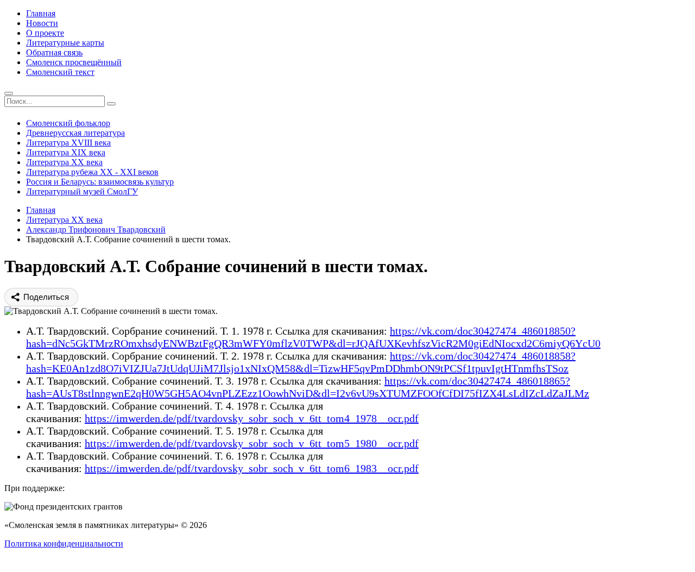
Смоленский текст (60, 72)
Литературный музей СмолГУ (82, 191)
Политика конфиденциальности (63, 543)
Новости (42, 23)
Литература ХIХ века (65, 152)
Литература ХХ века (64, 162)
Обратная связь (54, 52)
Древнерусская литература (75, 132)
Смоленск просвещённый (74, 62)
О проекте (45, 32)
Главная (40, 13)
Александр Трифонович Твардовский (96, 229)
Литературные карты (65, 42)
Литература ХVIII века (68, 142)
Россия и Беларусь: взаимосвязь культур (100, 181)
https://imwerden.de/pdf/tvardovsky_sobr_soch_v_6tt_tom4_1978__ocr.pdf (252, 418)
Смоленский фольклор (68, 123)
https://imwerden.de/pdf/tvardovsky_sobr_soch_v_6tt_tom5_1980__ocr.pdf (252, 443)
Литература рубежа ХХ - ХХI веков (92, 172)
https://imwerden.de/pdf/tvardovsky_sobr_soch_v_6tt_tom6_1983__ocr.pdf (252, 468)
